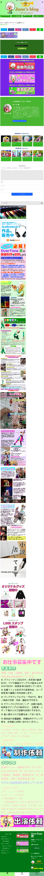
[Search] (42, 203)
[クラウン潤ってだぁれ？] (13, 299)
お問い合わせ (37, 848)
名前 (2, 181)
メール (2, 185)
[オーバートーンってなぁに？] (13, 485)
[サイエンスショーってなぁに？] (13, 336)
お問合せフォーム (6, 852)
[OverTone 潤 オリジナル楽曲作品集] (22, 66)
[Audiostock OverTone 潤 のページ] (13, 231)
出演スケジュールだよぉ (27, 16)
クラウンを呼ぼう (6, 843)
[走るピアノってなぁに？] (22, 90)
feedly (22, 48)
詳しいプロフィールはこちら (20, 120)
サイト (2, 189)
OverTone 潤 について (7, 838)
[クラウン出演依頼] (22, 821)
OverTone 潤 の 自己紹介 (5, 16)
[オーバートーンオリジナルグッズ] (13, 600)
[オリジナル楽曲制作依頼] (22, 753)
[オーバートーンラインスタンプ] (13, 637)
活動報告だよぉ (7, 848)
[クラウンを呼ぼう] (22, 78)
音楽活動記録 (6, 841)
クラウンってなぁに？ (8, 845)
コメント (3, 169)
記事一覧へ (5, 836)
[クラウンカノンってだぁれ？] (13, 448)
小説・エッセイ (6, 850)
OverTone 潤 (7, 113)
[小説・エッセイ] (13, 559)
